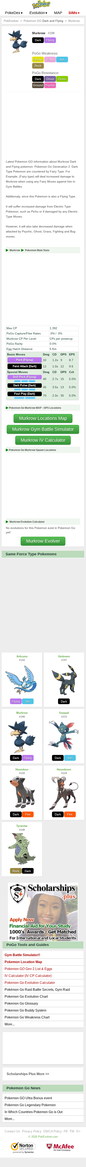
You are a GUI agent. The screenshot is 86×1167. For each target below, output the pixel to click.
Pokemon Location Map (23, 962)
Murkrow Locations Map (43, 418)
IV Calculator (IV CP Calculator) (28, 976)
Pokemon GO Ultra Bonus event (28, 1098)
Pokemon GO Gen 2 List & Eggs (28, 969)
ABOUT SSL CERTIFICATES (24, 1148)
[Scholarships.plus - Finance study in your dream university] (43, 912)
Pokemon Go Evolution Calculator (30, 982)
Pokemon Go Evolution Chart (26, 996)
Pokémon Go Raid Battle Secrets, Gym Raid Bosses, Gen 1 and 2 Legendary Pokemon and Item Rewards (43, 990)
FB (66, 1131)
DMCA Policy (52, 1131)
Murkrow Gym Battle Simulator (43, 429)
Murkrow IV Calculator (43, 440)
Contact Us (12, 1131)
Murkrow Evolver (43, 541)
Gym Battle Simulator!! (22, 955)
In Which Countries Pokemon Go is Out (33, 1112)
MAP (58, 13)
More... (10, 1024)
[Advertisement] (43, 125)
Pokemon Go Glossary (21, 1003)
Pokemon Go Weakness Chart (27, 1017)
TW (72, 1131)
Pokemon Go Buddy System (25, 1010)
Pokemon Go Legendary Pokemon (30, 1105)
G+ (78, 1131)
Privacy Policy (32, 1131)
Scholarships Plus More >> (28, 1074)
